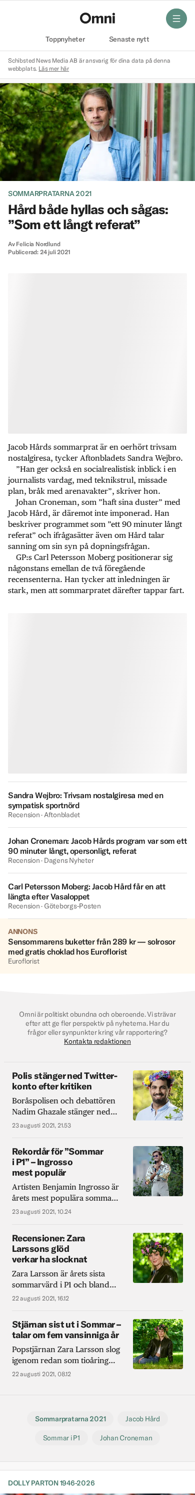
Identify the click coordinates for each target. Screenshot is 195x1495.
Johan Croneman (126, 1437)
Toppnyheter (65, 40)
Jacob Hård (143, 1418)
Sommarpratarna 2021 (50, 193)
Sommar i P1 (61, 1437)
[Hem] (97, 18)
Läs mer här (53, 68)
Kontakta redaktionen (97, 1041)
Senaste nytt (129, 40)
